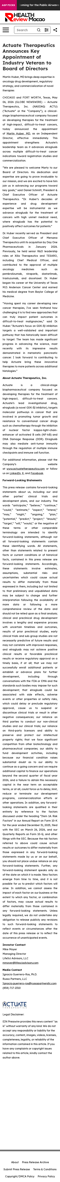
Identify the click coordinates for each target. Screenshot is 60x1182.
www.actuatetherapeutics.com (26, 468)
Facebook (37, 473)
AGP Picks (8, 5)
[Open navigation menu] (6, 30)
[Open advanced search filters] (46, 30)
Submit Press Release (17, 1169)
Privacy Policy (46, 1176)
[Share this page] (55, 30)
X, (23, 473)
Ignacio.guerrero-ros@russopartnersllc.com (29, 983)
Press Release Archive (35, 1162)
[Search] (39, 30)
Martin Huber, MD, (19, 133)
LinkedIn (15, 473)
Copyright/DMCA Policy (19, 1176)
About (15, 1162)
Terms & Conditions (44, 1169)
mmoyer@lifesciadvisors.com (20, 962)
